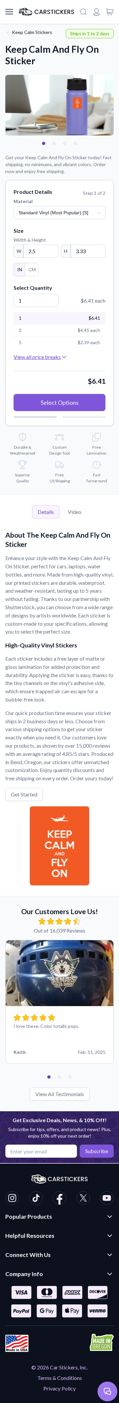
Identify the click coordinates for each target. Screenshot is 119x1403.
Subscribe (96, 1151)
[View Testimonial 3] (70, 1077)
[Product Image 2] (54, 143)
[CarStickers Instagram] (12, 1199)
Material (23, 201)
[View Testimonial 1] (49, 1077)
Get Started (24, 794)
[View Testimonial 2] (59, 1077)
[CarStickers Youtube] (107, 1199)
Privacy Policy (59, 1388)
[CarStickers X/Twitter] (83, 1199)
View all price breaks (37, 357)
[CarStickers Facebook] (59, 1199)
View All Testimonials (59, 1094)
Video (74, 512)
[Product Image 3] (65, 143)
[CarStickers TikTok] (36, 1199)
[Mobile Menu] (9, 12)
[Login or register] (96, 12)
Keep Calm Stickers (32, 32)
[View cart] (110, 12)
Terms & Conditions (59, 1378)
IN (19, 269)
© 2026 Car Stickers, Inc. (59, 1367)
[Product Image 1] (43, 143)
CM (32, 269)
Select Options (60, 402)
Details (46, 512)
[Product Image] (75, 143)
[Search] (83, 12)
